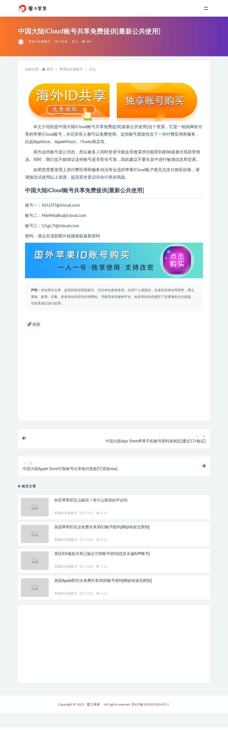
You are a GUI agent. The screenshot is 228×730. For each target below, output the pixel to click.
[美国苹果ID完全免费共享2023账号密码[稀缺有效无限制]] (35, 534)
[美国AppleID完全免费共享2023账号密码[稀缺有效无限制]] (35, 587)
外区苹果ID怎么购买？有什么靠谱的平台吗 (90, 500)
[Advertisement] (114, 376)
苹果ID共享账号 (40, 41)
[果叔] (21, 42)
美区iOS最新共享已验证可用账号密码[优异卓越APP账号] (102, 554)
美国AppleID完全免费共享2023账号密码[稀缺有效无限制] (103, 581)
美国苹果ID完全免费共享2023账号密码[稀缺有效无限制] (102, 527)
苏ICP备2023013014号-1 (150, 704)
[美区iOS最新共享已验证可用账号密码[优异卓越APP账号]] (35, 560)
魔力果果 (93, 704)
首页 (49, 69)
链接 (35, 324)
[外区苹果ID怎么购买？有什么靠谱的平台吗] (35, 507)
